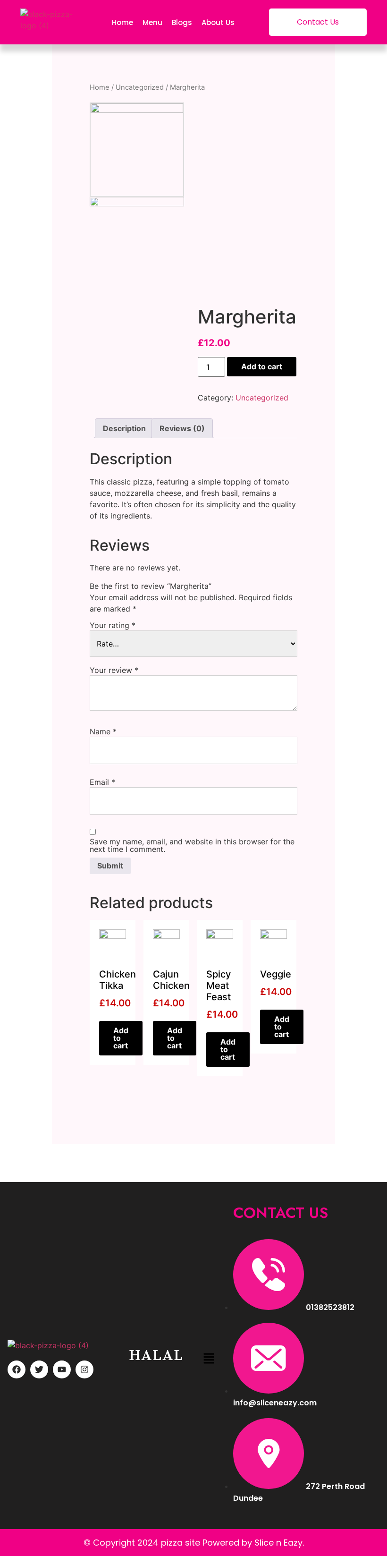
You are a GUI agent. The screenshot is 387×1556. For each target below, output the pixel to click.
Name (103, 731)
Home (122, 22)
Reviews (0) (182, 428)
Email (102, 782)
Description (124, 428)
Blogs (182, 22)
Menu (152, 22)
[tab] (124, 428)
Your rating (112, 625)
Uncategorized (140, 87)
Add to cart (261, 366)
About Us (218, 22)
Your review (114, 670)
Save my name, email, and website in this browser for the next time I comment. (192, 845)
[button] (208, 1359)
